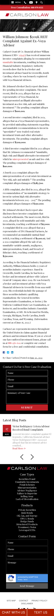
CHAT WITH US (13, 612)
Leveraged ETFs (27, 530)
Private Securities (27, 509)
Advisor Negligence (27, 490)
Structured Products (27, 524)
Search (41, 2)
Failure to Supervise (27, 493)
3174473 (22, 55)
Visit (36, 2)
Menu (18, 2)
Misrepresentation (27, 487)
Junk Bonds (27, 512)
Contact (23, 601)
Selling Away (27, 496)
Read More (17, 448)
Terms (26, 579)
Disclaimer (27, 603)
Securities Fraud (27, 479)
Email (31, 2)
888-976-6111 (37, 7)
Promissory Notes (27, 527)
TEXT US (40, 612)
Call (25, 2)
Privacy (20, 579)
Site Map (11, 601)
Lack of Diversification (27, 499)
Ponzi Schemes (27, 484)
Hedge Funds (27, 521)
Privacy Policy (39, 601)
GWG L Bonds (27, 518)
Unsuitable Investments (27, 481)
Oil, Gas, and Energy (27, 515)
